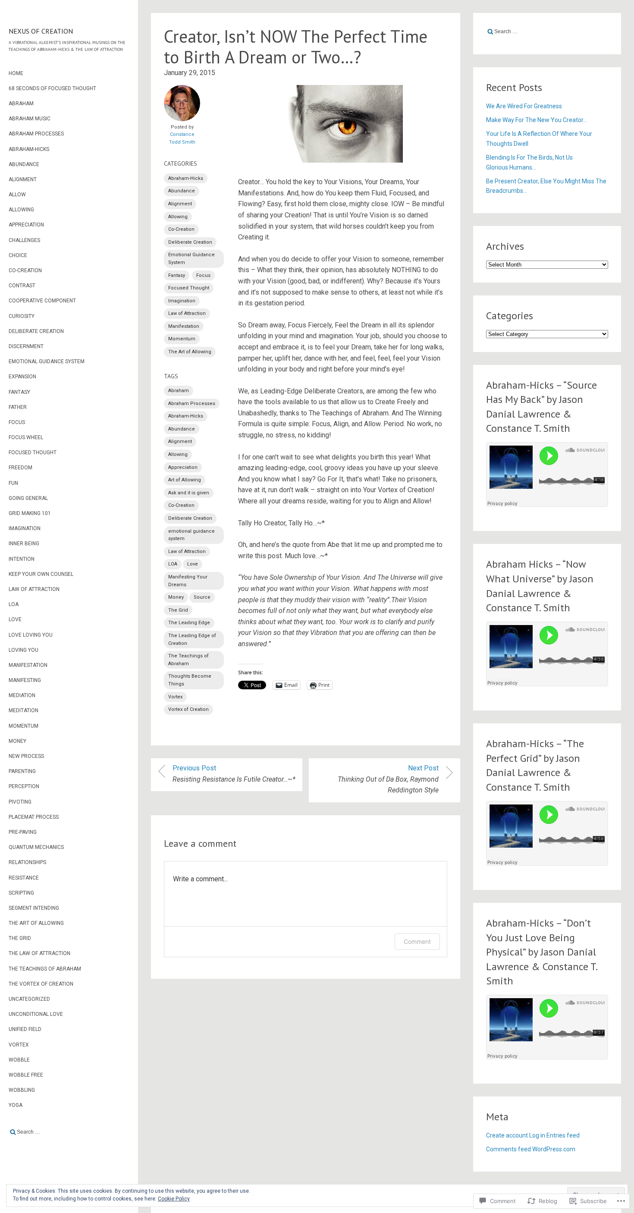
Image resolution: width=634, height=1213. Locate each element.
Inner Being (24, 544)
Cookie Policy (174, 1199)
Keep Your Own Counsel (41, 574)
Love (15, 619)
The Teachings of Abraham (45, 969)
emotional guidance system (191, 535)
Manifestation (28, 665)
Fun (13, 483)
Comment (417, 941)
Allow (17, 195)
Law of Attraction (34, 589)
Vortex (19, 1045)
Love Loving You (31, 635)
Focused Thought (32, 452)
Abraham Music (29, 119)
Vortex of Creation (188, 709)
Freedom (20, 468)
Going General (28, 498)
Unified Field (25, 1029)
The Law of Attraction (39, 953)
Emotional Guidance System (47, 361)
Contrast (22, 286)
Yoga (15, 1105)
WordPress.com (553, 1149)
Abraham (21, 104)
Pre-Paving (23, 832)
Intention (22, 559)
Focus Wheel (26, 437)
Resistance (24, 878)
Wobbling (22, 1090)
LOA (14, 604)
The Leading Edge (189, 622)
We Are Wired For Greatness (524, 106)
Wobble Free (26, 1075)
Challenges (24, 240)
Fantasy (19, 392)
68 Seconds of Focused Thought (52, 88)
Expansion (22, 377)
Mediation (22, 695)
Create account (507, 1135)
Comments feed (508, 1149)
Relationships (27, 862)
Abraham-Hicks (29, 149)
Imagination (25, 528)
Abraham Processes (36, 134)
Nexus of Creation (41, 31)
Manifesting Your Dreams (187, 581)
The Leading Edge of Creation (192, 639)
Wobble (19, 1060)
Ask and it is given (188, 493)
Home (16, 73)
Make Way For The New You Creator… (536, 119)
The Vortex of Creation (41, 984)
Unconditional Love (36, 1014)
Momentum (23, 726)
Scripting (21, 893)
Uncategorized (29, 999)
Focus (17, 422)
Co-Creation (25, 270)
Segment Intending (34, 908)
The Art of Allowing (36, 923)
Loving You (23, 650)
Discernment (26, 346)
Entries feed (563, 1135)
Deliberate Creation (36, 331)
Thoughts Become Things (189, 680)
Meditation (23, 710)
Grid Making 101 (30, 513)
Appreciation (26, 225)
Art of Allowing (184, 480)
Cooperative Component (42, 301)
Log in (537, 1135)
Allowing (21, 210)
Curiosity (22, 316)
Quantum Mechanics (36, 847)
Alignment (23, 179)
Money (17, 741)
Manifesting (25, 680)
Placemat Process (34, 817)
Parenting (22, 771)
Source (202, 597)
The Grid (20, 938)
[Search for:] (69, 1132)
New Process (26, 756)
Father (18, 407)
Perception (24, 786)
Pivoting (20, 802)
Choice (18, 255)
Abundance (24, 164)
